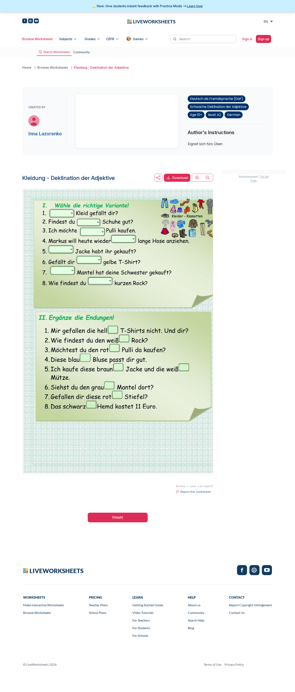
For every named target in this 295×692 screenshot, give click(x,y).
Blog (191, 628)
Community (196, 612)
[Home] (151, 21)
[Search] (175, 38)
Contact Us (237, 612)
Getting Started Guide (147, 605)
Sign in (247, 39)
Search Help (196, 620)
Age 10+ (196, 114)
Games (138, 39)
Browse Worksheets (37, 39)
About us (194, 605)
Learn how (195, 6)
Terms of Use (212, 664)
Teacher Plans (98, 605)
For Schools (140, 635)
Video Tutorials (143, 612)
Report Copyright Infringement (250, 605)
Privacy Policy (234, 664)
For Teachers (141, 620)
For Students (141, 628)
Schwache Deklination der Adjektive (218, 106)
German (233, 114)
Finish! (117, 517)
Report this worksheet (195, 491)
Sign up (263, 39)
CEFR (110, 39)
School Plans (97, 612)
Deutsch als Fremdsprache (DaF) (216, 98)
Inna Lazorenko (45, 134)
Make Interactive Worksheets (43, 605)
